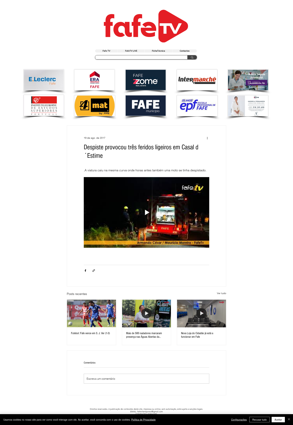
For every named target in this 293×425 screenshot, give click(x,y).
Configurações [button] (239, 419)
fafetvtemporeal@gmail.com (150, 411)
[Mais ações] (207, 138)
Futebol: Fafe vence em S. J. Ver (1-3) (90, 333)
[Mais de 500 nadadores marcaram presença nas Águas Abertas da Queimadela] (146, 313)
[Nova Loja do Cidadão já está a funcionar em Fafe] (201, 313)
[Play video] (146, 212)
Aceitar (278, 419)
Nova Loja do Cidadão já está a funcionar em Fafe (197, 335)
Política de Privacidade (143, 419)
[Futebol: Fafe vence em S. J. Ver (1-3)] (91, 313)
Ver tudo (221, 293)
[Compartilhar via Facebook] (85, 270)
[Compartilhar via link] (93, 270)
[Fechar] (289, 419)
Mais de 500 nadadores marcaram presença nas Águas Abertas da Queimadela (144, 335)
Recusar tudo (259, 419)
